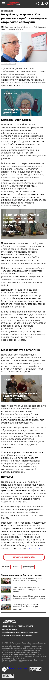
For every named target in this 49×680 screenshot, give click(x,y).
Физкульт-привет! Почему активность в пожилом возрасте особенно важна (29, 597)
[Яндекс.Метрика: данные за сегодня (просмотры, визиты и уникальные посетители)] (17, 668)
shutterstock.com (8, 64)
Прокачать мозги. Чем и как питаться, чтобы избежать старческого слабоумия (21, 220)
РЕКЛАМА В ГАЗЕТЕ (9, 629)
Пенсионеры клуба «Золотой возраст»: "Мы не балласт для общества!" (25, 607)
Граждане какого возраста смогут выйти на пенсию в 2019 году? (27, 580)
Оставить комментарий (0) (24, 557)
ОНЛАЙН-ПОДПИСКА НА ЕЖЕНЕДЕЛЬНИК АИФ (20, 632)
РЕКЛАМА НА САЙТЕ (25, 626)
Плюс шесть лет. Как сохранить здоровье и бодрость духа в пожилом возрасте (29, 589)
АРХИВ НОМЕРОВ (9, 626)
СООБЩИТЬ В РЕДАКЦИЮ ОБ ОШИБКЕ (17, 635)
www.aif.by (34, 548)
